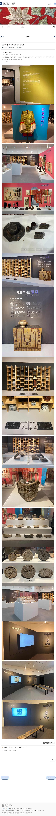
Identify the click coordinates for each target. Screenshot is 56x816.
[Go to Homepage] (7, 3)
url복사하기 (52, 743)
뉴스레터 (49, 777)
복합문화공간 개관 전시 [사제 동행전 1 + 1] (18, 747)
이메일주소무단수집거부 (27, 808)
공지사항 (8, 27)
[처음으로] (2, 27)
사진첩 (22, 27)
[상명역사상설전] (12, 751)
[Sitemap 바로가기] (55, 4)
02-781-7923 (33, 810)
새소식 (6, 777)
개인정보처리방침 (5, 808)
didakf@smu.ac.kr (24, 810)
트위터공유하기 (47, 743)
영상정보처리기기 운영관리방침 (16, 808)
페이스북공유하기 (45, 743)
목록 (53, 759)
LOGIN (49, 4)
